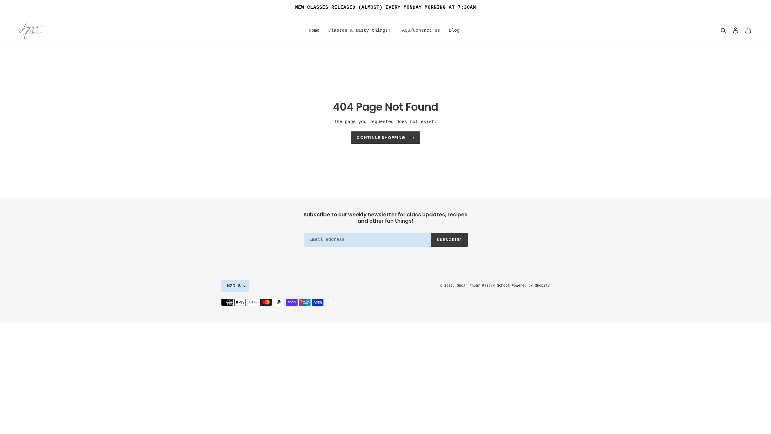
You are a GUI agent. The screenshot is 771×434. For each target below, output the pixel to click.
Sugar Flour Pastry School (484, 286)
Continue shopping (381, 137)
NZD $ (234, 286)
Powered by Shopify (531, 286)
